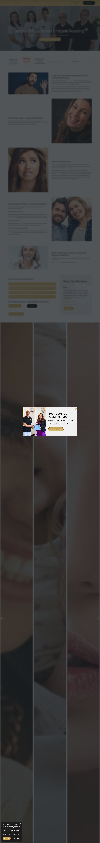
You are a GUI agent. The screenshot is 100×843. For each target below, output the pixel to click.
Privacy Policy (5, 835)
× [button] (20, 823)
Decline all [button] (16, 838)
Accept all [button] (6, 838)
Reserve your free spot (56, 429)
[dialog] (11, 832)
